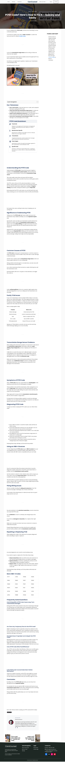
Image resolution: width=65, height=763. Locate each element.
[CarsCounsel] (32, 1)
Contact (55, 1)
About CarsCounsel (25, 747)
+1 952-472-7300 (51, 747)
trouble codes (22, 36)
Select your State (42, 1)
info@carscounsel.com (52, 749)
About (51, 1)
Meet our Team (24, 749)
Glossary (13, 1)
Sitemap (23, 750)
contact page (51, 57)
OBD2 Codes (34, 11)
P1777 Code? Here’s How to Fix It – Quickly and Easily (15, 738)
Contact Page (35, 749)
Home (9, 1)
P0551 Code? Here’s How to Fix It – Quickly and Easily (29, 738)
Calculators (19, 1)
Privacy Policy (35, 747)
